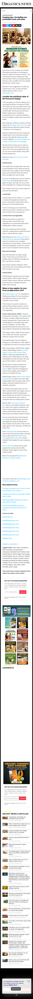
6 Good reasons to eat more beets (18, 915)
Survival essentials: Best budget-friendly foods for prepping (18, 831)
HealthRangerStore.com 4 (10, 531)
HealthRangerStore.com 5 (10, 535)
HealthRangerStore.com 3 (10, 527)
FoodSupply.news (11, 431)
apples (4, 369)
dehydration (6, 181)
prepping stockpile (15, 560)
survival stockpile (23, 562)
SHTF (10, 562)
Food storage (17, 554)
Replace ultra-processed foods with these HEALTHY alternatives (19, 960)
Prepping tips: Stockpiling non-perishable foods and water (17, 817)
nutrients (21, 556)
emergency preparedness (14, 550)
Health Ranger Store (12, 294)
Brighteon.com (7, 538)
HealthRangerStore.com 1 (10, 520)
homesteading (7, 556)
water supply (13, 567)
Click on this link (7, 446)
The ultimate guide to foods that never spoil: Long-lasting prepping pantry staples (19, 852)
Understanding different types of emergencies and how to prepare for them (14, 508)
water (19, 565)
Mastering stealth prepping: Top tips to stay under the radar (19, 935)
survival (15, 562)
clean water (16, 547)
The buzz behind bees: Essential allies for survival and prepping (19, 909)
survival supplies (7, 565)
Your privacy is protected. (9, 597)
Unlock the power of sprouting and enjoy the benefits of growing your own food (18, 902)
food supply (25, 554)
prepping (5, 560)
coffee (20, 316)
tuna (23, 198)
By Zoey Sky (17, 841)
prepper (15, 558)
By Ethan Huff (18, 949)
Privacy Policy (13, 985)
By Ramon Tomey (19, 890)
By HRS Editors (18, 820)
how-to (15, 556)
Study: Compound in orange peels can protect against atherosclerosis (19, 824)
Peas (4, 419)
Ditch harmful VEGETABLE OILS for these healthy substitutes (18, 953)
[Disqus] (16, 692)
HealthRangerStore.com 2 (10, 524)
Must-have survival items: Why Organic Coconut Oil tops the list (19, 894)
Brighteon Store (14, 438)
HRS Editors (14, 22)
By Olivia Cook (18, 863)
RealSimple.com (7, 93)
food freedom (21, 552)
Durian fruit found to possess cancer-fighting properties (19, 887)
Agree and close (16, 989)
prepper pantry (24, 558)
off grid (27, 556)
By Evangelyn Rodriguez (20, 827)
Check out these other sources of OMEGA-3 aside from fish (18, 860)
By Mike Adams (18, 883)
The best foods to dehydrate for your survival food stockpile (19, 867)
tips (15, 565)
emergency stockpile (9, 552)
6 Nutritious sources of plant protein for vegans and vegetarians (19, 928)
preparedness (7, 558)
